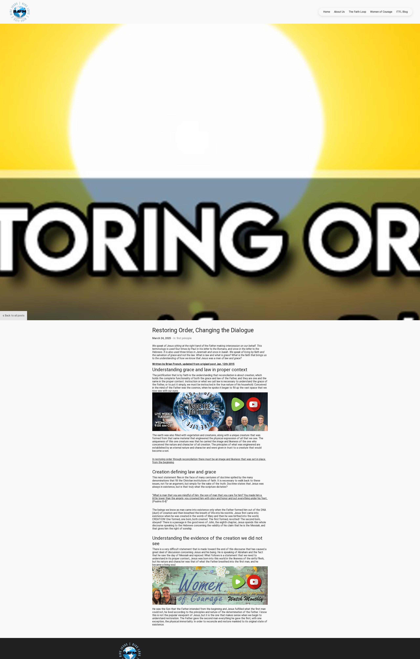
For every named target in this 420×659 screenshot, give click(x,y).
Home (326, 11)
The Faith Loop (357, 11)
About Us (339, 11)
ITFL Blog (402, 11)
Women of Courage (381, 11)
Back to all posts (14, 315)
